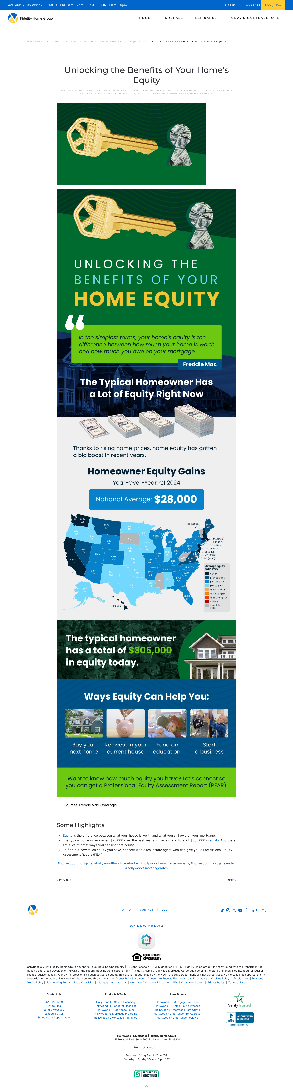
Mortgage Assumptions (112, 982)
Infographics (201, 93)
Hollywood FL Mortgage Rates (162, 93)
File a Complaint (84, 982)
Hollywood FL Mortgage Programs (115, 1013)
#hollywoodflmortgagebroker (116, 863)
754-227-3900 (54, 1001)
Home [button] (144, 18)
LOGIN (166, 909)
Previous (65, 880)
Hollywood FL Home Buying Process (177, 1005)
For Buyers (215, 90)
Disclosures (241, 978)
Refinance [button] (206, 18)
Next (231, 880)
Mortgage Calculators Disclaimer (150, 982)
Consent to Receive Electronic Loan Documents (177, 978)
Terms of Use (237, 982)
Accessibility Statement (130, 978)
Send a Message (53, 1009)
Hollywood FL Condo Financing (115, 1002)
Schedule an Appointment (54, 1017)
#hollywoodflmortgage (75, 863)
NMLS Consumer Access (188, 982)
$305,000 (197, 840)
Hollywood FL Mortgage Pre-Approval (177, 1013)
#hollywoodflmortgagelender (213, 863)
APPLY (127, 909)
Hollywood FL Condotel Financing (116, 1005)
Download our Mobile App (146, 925)
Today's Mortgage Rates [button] (255, 18)
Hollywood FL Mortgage (115, 93)
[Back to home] (30, 18)
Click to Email (54, 1005)
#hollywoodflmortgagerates (146, 868)
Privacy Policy (216, 982)
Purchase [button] (172, 18)
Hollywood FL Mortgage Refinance (115, 1017)
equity (214, 840)
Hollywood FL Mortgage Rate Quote (177, 1009)
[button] (146, 1086)
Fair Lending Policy (58, 982)
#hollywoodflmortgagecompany (165, 863)
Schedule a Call (53, 1013)
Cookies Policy (220, 978)
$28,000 (116, 840)
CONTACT (146, 909)
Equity (198, 90)
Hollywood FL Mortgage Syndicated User (113, 90)
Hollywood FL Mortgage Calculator (177, 1002)
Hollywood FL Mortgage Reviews (177, 1017)
